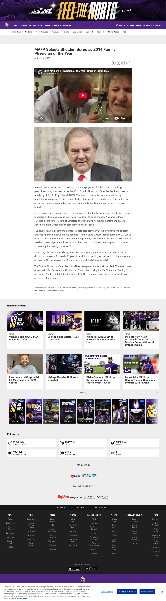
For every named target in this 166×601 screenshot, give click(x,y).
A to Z (94, 519)
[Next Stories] (155, 411)
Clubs (114, 553)
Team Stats (10, 537)
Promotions (156, 551)
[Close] (162, 592)
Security (94, 549)
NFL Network (52, 541)
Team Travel (73, 545)
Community (156, 519)
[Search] (117, 25)
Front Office (10, 547)
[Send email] (123, 64)
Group (114, 531)
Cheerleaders (73, 535)
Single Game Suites (114, 547)
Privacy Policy (22, 598)
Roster (10, 519)
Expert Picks (31, 539)
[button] (81, 392)
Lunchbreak (31, 531)
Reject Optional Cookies (127, 592)
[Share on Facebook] (114, 64)
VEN (52, 525)
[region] (83, 592)
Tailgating (94, 553)
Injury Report (31, 535)
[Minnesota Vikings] (83, 580)
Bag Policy (94, 523)
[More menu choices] (74, 25)
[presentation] (158, 392)
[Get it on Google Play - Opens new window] (91, 570)
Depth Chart (10, 523)
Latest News (31, 519)
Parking (94, 533)
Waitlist (114, 535)
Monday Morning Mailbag (31, 525)
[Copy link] (128, 63)
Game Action (73, 531)
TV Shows (52, 545)
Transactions (10, 533)
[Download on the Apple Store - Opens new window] (74, 569)
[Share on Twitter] (118, 64)
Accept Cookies (147, 592)
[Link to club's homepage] (7, 25)
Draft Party (134, 543)
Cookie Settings (107, 592)
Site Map (156, 555)
